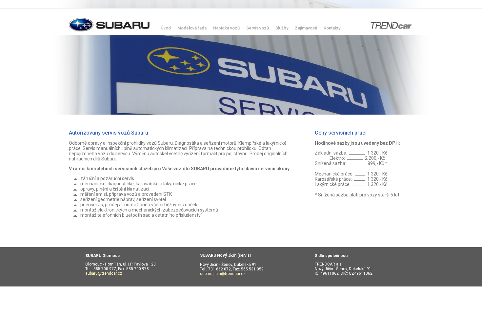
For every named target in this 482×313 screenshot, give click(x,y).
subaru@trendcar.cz (103, 273)
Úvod (166, 28)
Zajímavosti (306, 28)
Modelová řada (192, 28)
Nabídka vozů (226, 28)
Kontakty (332, 28)
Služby (281, 28)
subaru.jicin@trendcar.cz (223, 273)
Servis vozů (257, 28)
